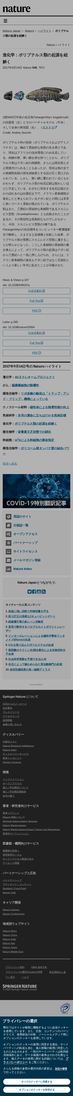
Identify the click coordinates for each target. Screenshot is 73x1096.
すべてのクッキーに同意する (36, 1081)
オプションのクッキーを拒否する (37, 1089)
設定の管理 (61, 1068)
